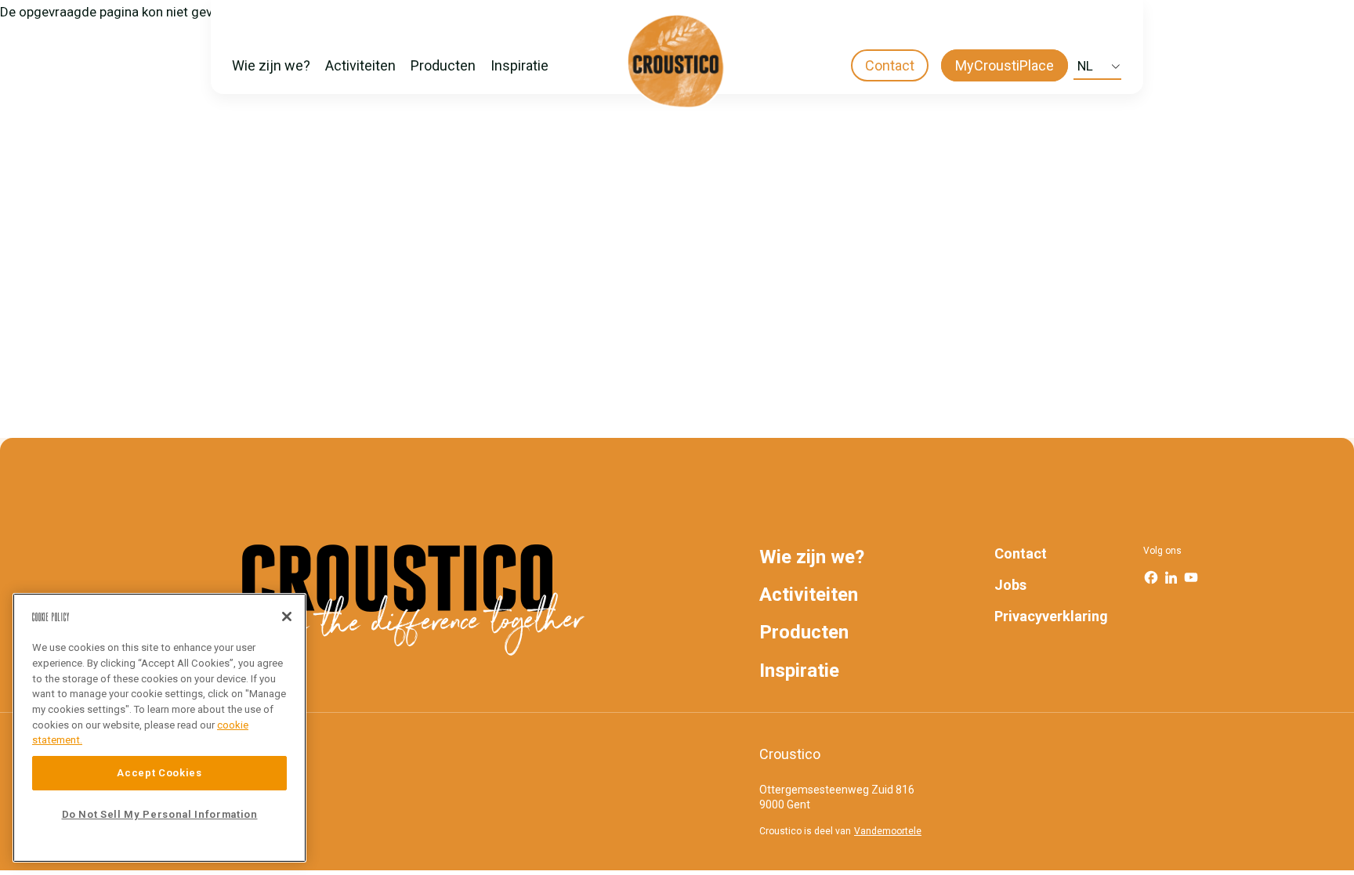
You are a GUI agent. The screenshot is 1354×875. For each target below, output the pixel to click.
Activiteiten (360, 65)
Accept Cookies (159, 773)
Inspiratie (519, 65)
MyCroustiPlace (1004, 65)
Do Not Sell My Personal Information (160, 814)
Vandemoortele (887, 831)
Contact (889, 65)
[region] (159, 727)
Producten (443, 65)
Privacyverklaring (1051, 616)
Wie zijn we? (271, 65)
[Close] (287, 616)
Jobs (1010, 585)
